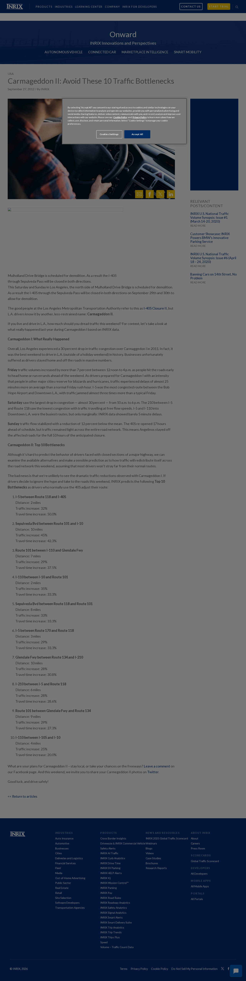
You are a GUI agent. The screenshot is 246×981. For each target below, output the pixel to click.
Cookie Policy (120, 117)
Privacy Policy (140, 117)
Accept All (137, 134)
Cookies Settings (109, 134)
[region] (124, 121)
